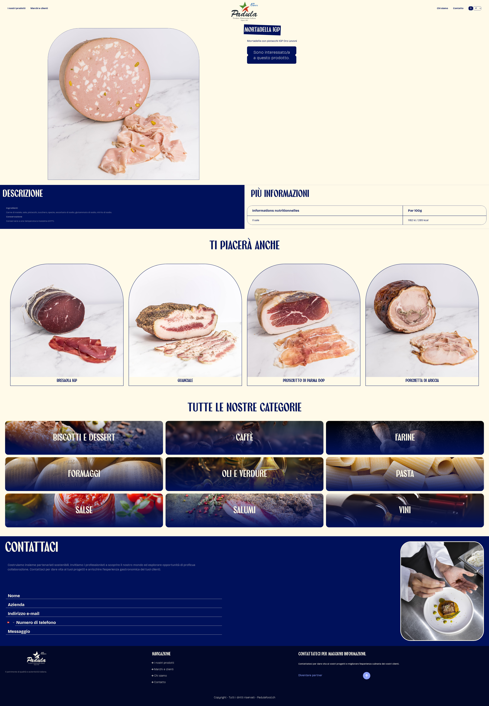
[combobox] (10, 622)
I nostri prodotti (16, 8)
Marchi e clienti (39, 8)
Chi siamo (442, 8)
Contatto (458, 8)
